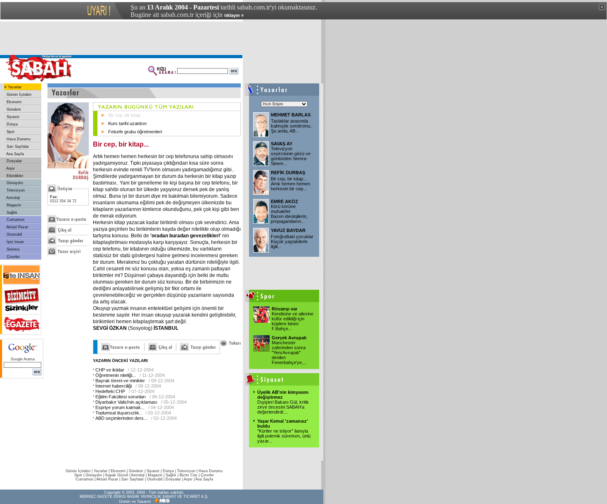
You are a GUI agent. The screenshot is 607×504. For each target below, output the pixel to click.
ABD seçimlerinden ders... (121, 418)
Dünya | (170, 471)
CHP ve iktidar (109, 369)
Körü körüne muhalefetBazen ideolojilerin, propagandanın (289, 214)
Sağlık (11, 213)
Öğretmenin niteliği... (115, 375)
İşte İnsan (14, 242)
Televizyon (15, 190)
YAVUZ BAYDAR (288, 230)
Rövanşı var (284, 308)
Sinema (12, 249)
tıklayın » (234, 15)
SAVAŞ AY (281, 143)
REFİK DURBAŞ (288, 172)
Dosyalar (13, 161)
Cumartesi (14, 220)
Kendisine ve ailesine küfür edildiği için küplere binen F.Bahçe (292, 321)
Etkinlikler (14, 176)
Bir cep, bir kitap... (126, 115)
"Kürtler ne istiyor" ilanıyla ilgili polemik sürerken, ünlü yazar (284, 435)
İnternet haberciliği (113, 385)
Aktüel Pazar (16, 227)
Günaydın (14, 183)
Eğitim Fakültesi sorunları (120, 396)
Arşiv (10, 168)
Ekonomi (13, 102)
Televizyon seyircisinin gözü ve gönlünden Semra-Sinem (291, 156)
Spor (9, 132)
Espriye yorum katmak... (120, 407)
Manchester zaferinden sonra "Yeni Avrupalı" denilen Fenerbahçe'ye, (289, 352)
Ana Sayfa (14, 154)
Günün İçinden (18, 94)
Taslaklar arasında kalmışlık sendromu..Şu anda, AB (292, 125)
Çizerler (12, 257)
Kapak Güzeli (116, 475)
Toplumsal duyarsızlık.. (118, 412)
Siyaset (12, 117)
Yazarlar (14, 87)
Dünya (11, 124)
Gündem (13, 109)
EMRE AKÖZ (284, 201)
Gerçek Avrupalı (289, 337)
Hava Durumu (18, 139)
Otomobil (13, 234)
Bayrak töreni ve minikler (120, 380)
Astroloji (12, 198)
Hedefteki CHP (110, 391)
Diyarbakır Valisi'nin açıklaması (126, 402)
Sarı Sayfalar (17, 146)
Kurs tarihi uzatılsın (127, 123)
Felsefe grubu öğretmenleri (135, 131)
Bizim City (188, 475)
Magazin (13, 205)
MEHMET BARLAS (291, 114)
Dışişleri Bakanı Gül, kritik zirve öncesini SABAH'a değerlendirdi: (283, 407)
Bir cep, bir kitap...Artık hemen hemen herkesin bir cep (290, 183)
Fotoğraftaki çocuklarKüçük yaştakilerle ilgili (292, 241)
